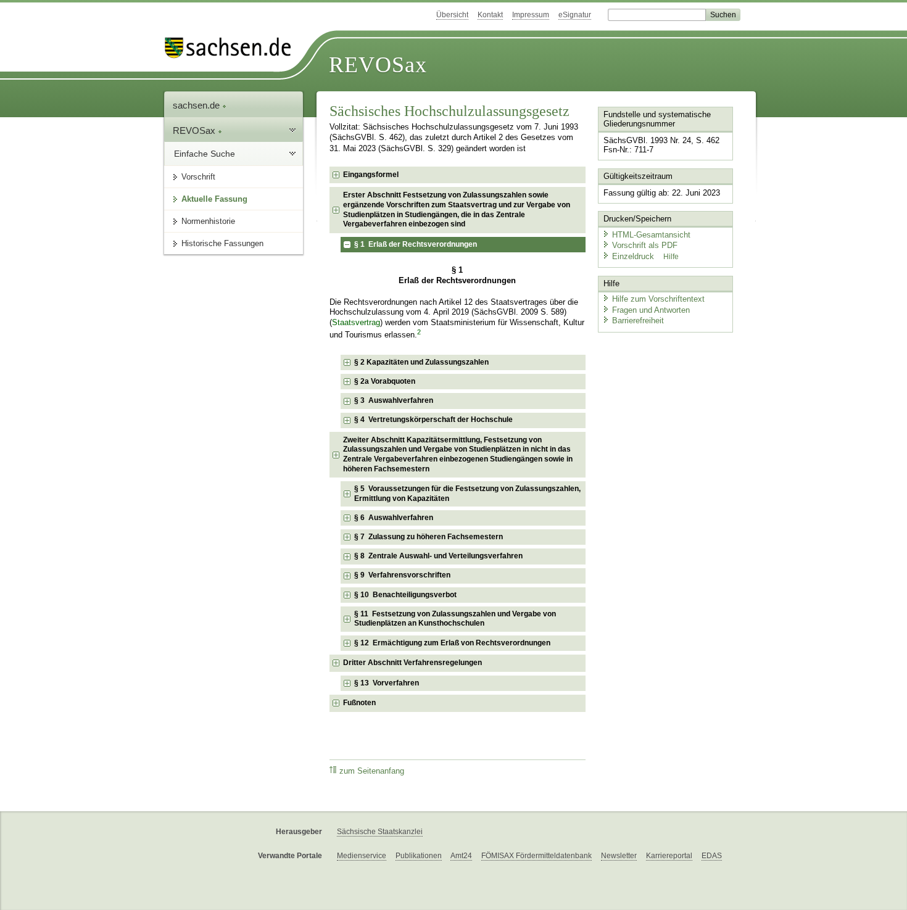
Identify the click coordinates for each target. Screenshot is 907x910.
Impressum (530, 14)
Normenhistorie (208, 221)
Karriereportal (669, 855)
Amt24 (461, 855)
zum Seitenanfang (371, 771)
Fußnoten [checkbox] (359, 702)
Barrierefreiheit (638, 320)
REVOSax (378, 64)
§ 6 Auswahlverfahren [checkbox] (393, 517)
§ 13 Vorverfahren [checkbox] (386, 683)
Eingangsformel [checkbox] (371, 174)
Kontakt (490, 14)
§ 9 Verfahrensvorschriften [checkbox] (402, 575)
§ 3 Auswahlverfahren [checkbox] (393, 400)
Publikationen (419, 855)
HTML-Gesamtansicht (651, 234)
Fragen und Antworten (651, 310)
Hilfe (671, 256)
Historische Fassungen (222, 243)
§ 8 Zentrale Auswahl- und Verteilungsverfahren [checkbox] (438, 556)
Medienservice (361, 855)
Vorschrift (198, 176)
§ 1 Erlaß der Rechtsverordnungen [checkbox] (415, 244)
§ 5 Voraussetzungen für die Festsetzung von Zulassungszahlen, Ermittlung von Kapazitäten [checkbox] (467, 493)
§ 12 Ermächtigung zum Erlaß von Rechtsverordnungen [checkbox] (452, 643)
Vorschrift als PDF (644, 245)
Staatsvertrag (356, 322)
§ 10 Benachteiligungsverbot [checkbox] (405, 594)
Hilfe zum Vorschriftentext (658, 299)
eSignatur (574, 14)
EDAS (712, 855)
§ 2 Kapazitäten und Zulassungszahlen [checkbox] (421, 362)
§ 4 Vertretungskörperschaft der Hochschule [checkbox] (433, 419)
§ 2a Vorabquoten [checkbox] (384, 381)
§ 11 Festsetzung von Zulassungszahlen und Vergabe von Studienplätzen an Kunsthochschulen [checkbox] (455, 619)
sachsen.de (197, 105)
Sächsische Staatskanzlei (380, 831)
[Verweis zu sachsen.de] (233, 48)
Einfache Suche (204, 154)
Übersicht (452, 14)
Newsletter (619, 855)
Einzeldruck (634, 256)
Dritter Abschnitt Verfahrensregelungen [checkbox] (412, 662)
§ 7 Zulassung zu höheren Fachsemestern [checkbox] (428, 536)
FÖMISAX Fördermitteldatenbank (536, 855)
